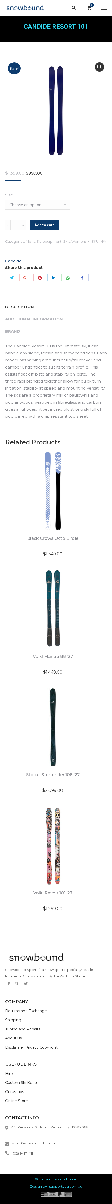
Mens (30, 241)
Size (9, 195)
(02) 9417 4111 (23, 1153)
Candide (13, 261)
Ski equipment (48, 241)
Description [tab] (19, 306)
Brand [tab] (12, 331)
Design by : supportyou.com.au (56, 1186)
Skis (66, 241)
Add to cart (44, 225)
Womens (78, 241)
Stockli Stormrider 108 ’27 (53, 774)
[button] (99, 67)
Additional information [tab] (34, 319)
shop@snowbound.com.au (35, 1143)
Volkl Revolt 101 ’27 (52, 893)
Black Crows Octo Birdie (52, 538)
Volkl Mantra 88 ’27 (53, 656)
